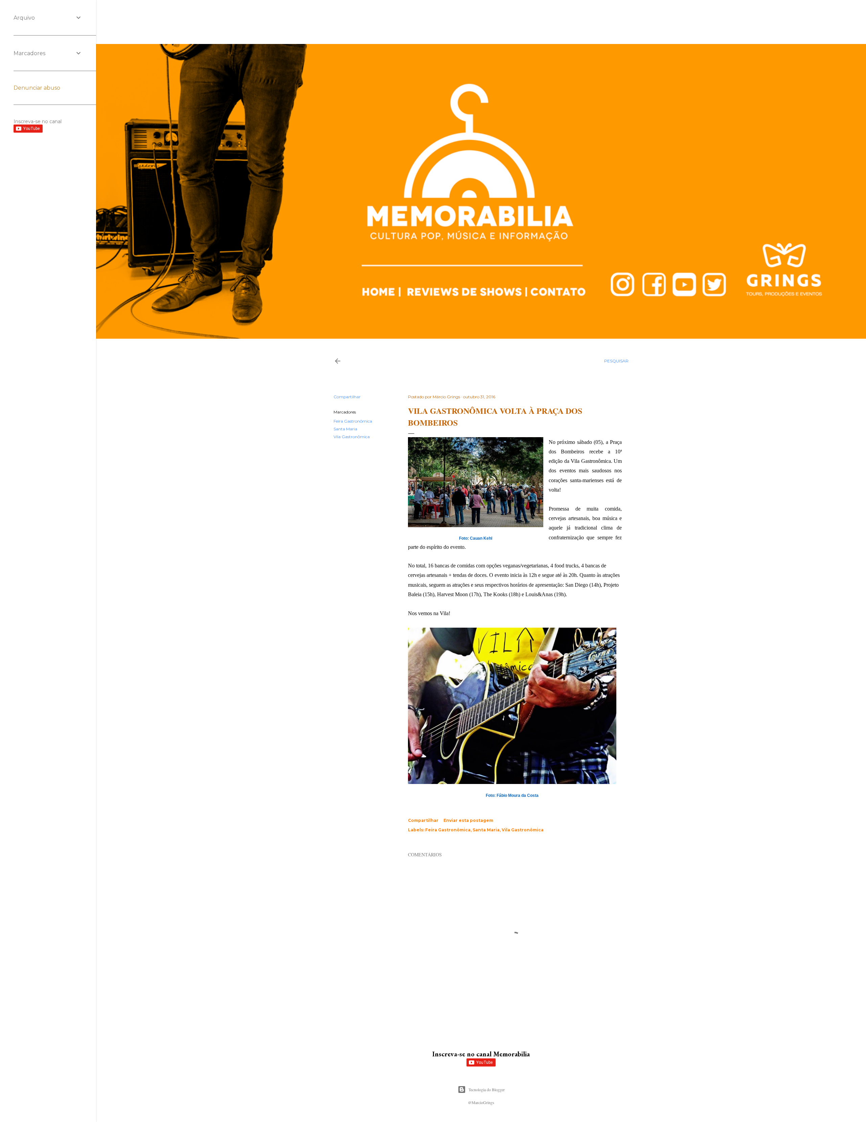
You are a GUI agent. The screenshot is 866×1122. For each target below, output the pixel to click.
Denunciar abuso (37, 88)
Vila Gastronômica (352, 436)
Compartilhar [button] (347, 396)
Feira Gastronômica (353, 421)
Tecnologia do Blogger (487, 1089)
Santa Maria (345, 428)
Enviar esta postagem (468, 820)
